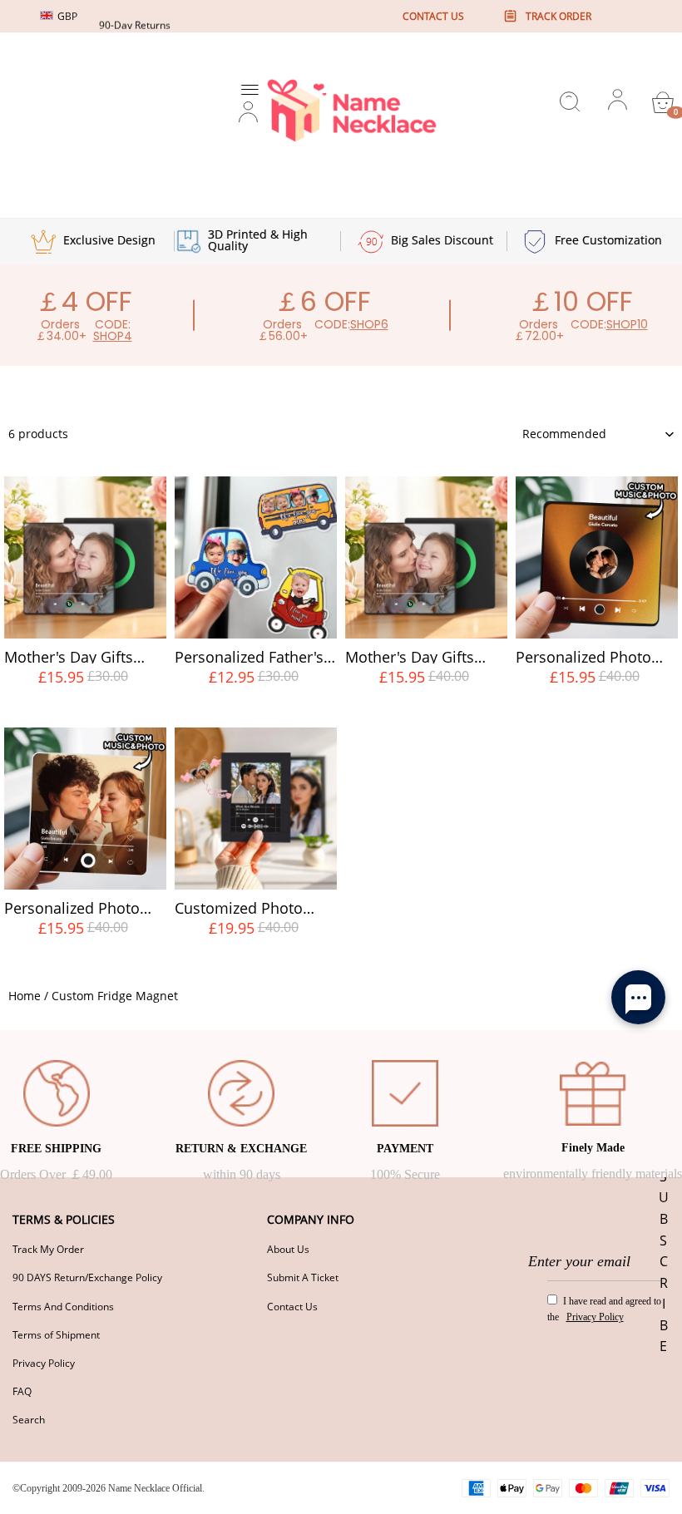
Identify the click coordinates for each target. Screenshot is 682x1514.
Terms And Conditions (63, 1306)
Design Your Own (85, 708)
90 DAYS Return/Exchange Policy (87, 1277)
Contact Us (292, 1306)
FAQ (22, 1391)
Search (28, 1420)
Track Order (558, 16)
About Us (288, 1249)
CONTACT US (433, 16)
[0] (663, 102)
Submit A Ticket (303, 1277)
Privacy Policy (43, 1363)
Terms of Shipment (56, 1335)
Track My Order (48, 1249)
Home (24, 996)
